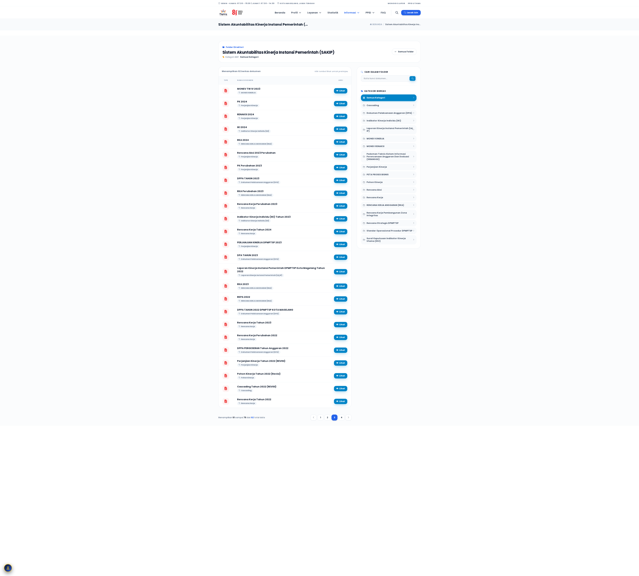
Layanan (312, 12)
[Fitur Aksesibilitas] (8, 568)
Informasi (350, 12)
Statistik (332, 12)
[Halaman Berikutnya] (348, 418)
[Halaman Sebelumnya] (314, 418)
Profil (294, 12)
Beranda (280, 12)
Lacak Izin (412, 12)
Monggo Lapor (396, 3)
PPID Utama (414, 3)
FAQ (383, 12)
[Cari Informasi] (397, 13)
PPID (368, 12)
